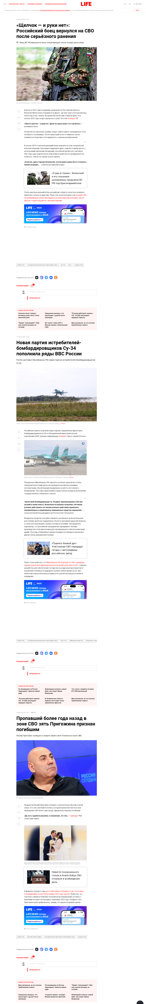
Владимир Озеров (31, 227)
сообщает (72, 118)
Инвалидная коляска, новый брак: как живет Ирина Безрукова (55, 691)
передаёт (63, 436)
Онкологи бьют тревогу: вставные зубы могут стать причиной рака (28, 315)
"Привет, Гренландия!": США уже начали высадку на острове (28, 325)
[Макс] (42, 278)
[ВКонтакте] (51, 278)
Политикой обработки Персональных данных (55, 10)
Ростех (63, 423)
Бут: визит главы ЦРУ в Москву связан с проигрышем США (56, 325)
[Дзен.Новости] (37, 278)
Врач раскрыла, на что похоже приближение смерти (83, 324)
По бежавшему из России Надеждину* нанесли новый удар (29, 691)
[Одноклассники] (56, 278)
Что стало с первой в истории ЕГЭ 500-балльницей (83, 690)
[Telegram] (46, 278)
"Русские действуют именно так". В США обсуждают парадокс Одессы (82, 315)
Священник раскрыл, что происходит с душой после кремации (55, 315)
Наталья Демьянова (32, 928)
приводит (74, 816)
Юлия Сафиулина (31, 602)
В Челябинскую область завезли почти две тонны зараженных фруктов (54, 700)
